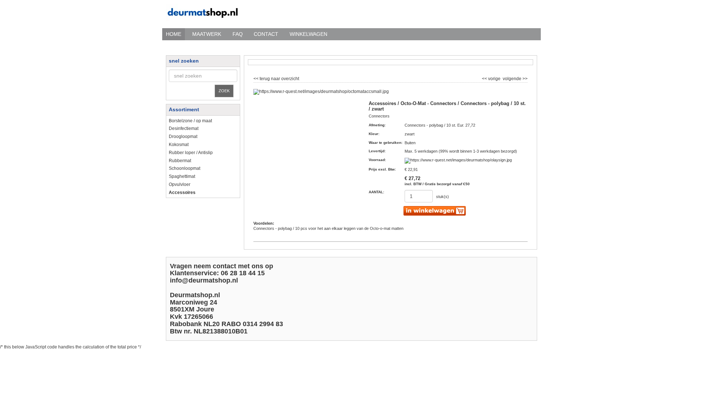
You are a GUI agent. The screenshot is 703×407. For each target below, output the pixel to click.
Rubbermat (180, 160)
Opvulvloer (179, 184)
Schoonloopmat (184, 168)
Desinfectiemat (183, 128)
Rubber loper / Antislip (191, 152)
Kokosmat (179, 144)
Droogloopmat (183, 136)
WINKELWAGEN (308, 34)
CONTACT (266, 34)
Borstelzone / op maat (190, 120)
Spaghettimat (182, 176)
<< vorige (492, 78)
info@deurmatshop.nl (204, 280)
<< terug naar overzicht (276, 78)
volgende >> (515, 78)
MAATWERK (206, 34)
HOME (173, 34)
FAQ (238, 34)
